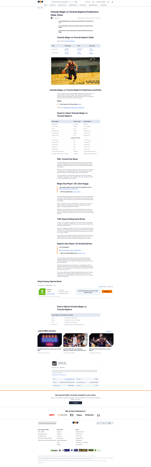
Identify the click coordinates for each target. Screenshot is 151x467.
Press (58, 442)
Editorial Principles (80, 431)
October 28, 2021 (81, 253)
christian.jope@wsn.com (69, 379)
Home (39, 7)
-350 (79, 104)
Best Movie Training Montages (44, 438)
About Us (59, 431)
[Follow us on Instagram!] (106, 423)
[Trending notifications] (112, 2)
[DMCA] (54, 450)
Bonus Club (88, 1)
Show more (108, 331)
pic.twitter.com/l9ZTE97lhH (74, 250)
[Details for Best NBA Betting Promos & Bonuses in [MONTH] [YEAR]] (50, 340)
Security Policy (79, 444)
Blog (108, 1)
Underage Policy (79, 438)
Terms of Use (79, 436)
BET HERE (67, 49)
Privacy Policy (79, 434)
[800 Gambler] (83, 450)
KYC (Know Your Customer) (82, 442)
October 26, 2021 (76, 191)
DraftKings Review (50, 293)
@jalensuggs (62, 188)
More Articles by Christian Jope (59, 374)
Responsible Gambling (101, 1)
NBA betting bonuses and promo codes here (74, 107)
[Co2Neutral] (97, 450)
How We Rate (60, 438)
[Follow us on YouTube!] (103, 423)
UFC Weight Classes (42, 434)
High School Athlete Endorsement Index (47, 440)
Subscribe (75, 402)
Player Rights (79, 440)
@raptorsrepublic (64, 250)
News (93, 1)
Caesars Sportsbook (70, 41)
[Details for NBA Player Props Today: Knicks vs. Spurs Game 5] (101, 340)
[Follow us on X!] (101, 423)
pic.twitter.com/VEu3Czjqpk (71, 188)
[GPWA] (91, 450)
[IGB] (66, 450)
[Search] (76, 2)
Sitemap (59, 444)
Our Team (59, 436)
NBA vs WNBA (41, 431)
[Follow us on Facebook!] (98, 423)
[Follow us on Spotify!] (109, 423)
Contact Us (59, 434)
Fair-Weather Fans (42, 436)
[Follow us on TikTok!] (112, 423)
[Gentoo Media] (74, 450)
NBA (42, 7)
